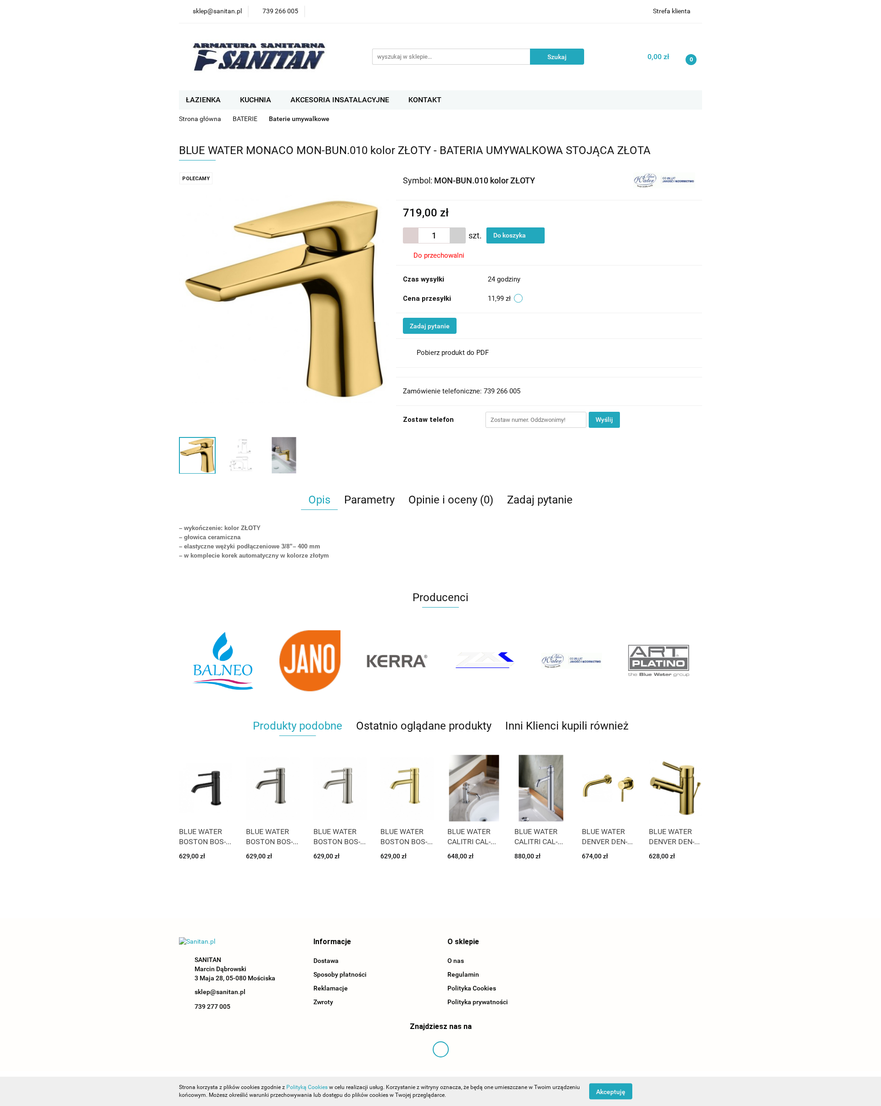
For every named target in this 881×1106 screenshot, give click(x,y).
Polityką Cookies (307, 1087)
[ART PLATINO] (571, 660)
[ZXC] (396, 660)
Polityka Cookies (471, 988)
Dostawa (326, 960)
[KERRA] (309, 660)
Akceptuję (610, 1091)
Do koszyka (510, 235)
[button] (332, 942)
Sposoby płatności (340, 974)
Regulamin (463, 974)
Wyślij (604, 419)
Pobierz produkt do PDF (453, 352)
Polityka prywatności (477, 1002)
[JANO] (222, 660)
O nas (455, 960)
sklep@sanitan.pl (220, 991)
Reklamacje (330, 988)
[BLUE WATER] (664, 179)
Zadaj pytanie (430, 326)
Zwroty (323, 1002)
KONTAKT (424, 99)
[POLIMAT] (658, 660)
